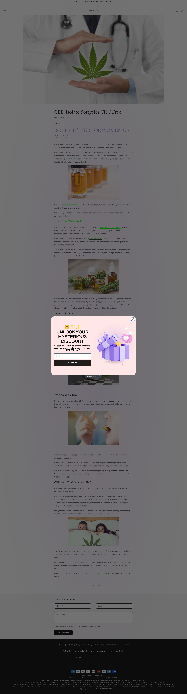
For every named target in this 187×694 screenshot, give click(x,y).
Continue (72, 362)
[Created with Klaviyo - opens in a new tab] (93, 376)
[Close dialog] (133, 319)
